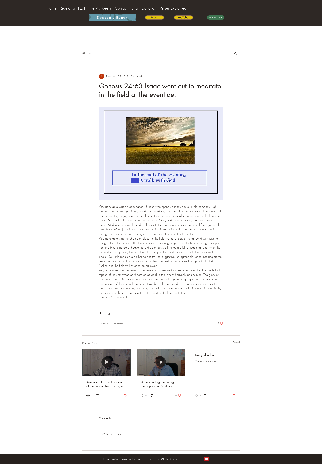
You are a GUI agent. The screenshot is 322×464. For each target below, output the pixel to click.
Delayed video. (205, 355)
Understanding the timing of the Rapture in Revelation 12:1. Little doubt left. (159, 384)
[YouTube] (206, 459)
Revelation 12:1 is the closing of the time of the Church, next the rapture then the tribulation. (106, 384)
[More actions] (221, 76)
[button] (235, 53)
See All (236, 342)
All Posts (87, 53)
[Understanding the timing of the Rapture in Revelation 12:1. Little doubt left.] (161, 362)
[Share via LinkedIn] (117, 313)
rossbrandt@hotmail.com (163, 459)
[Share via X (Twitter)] (108, 313)
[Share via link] (125, 313)
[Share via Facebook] (100, 313)
